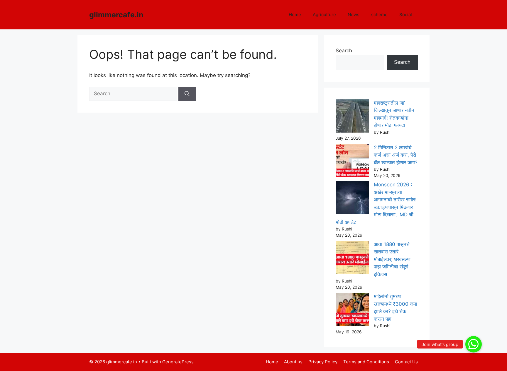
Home (295, 14)
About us (293, 362)
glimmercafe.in (116, 14)
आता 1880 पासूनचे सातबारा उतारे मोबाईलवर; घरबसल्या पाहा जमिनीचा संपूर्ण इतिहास (392, 259)
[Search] (187, 94)
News (353, 14)
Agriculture (324, 14)
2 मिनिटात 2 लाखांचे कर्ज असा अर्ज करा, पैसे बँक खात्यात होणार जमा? (396, 155)
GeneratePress (178, 362)
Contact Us (406, 362)
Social (405, 14)
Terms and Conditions (366, 362)
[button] (473, 344)
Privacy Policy (322, 362)
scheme (379, 14)
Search (344, 51)
